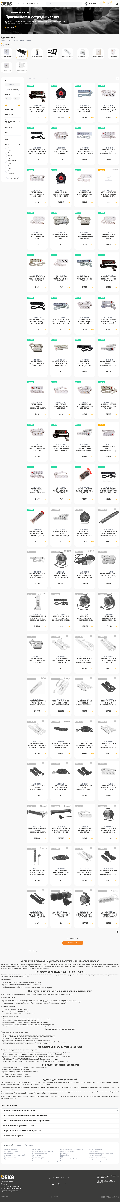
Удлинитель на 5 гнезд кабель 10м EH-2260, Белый (60, 236)
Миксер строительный (95, 1155)
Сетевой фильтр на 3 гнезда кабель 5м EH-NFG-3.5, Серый (108, 406)
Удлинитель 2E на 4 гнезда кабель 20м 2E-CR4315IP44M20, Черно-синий (84, 915)
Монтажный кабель (66, 1155)
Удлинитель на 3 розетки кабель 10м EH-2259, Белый (84, 406)
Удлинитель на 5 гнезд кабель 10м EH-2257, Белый (108, 576)
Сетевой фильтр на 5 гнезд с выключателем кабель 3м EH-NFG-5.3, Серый (61, 321)
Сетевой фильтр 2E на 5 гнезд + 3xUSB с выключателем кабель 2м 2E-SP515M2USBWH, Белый (84, 661)
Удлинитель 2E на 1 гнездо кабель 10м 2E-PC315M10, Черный (84, 745)
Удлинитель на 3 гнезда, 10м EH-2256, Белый (84, 194)
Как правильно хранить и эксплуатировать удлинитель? (22, 1131)
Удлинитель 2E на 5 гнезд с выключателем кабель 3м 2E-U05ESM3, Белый (37, 745)
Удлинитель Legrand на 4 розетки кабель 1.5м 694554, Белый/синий (108, 915)
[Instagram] (59, 1184)
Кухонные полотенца (95, 1161)
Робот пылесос (93, 1151)
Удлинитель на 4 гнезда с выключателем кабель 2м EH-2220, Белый (37, 491)
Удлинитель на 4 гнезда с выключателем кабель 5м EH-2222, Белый (37, 406)
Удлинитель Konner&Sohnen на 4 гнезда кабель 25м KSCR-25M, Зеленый (84, 618)
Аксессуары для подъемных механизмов (101, 1153)
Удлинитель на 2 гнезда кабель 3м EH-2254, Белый (37, 364)
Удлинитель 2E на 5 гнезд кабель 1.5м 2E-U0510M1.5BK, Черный (37, 915)
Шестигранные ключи (10, 1157)
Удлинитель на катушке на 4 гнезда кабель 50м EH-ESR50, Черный (61, 194)
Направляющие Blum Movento (69, 1159)
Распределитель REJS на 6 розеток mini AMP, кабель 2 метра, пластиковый (108, 194)
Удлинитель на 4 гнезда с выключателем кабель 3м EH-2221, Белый (108, 152)
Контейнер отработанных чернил (42, 1159)
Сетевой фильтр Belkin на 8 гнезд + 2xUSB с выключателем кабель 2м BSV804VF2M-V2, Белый (37, 618)
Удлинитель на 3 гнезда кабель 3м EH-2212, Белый (85, 321)
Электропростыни (65, 1161)
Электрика (15, 40)
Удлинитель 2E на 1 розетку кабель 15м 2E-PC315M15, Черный (61, 788)
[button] (80, 3)
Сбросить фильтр (13, 89)
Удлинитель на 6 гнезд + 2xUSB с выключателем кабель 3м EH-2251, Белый (108, 364)
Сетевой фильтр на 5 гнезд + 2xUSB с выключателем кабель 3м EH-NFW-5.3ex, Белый (37, 576)
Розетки (22, 40)
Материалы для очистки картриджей (14, 1155)
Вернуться (8, 44)
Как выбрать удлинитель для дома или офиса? (19, 1110)
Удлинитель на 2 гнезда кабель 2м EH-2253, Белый (37, 660)
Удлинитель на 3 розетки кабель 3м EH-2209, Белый (61, 279)
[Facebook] (65, 1184)
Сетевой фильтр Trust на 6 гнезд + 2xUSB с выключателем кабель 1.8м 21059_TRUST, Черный (108, 533)
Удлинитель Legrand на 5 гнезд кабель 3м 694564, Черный (61, 745)
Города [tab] (19, 1145)
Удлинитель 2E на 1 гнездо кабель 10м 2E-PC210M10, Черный (61, 872)
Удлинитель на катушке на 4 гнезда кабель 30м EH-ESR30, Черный (61, 109)
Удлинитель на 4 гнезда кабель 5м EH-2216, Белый (61, 491)
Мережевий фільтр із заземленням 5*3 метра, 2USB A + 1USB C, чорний (108, 491)
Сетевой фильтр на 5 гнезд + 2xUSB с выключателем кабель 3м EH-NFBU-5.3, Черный (61, 618)
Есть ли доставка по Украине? (13, 1136)
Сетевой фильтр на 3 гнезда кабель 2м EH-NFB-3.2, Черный (61, 448)
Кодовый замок (8, 1153)
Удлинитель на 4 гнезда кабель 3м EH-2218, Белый (37, 194)
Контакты (4, 1184)
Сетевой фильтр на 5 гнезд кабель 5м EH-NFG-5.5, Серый (84, 109)
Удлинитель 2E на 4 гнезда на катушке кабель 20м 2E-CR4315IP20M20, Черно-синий (108, 830)
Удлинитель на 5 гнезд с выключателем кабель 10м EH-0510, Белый (60, 364)
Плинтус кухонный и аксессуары (98, 1159)
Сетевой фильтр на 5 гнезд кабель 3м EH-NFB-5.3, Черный (37, 321)
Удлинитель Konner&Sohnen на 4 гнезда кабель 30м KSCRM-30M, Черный (60, 576)
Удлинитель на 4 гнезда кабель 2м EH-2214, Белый (85, 830)
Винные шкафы (36, 1155)
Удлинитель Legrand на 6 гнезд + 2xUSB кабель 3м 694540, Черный (61, 830)
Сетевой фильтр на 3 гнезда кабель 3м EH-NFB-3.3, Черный (37, 109)
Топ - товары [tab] (29, 1145)
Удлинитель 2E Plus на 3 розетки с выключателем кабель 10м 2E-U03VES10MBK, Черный (108, 873)
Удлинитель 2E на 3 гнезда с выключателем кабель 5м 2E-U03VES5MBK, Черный (84, 788)
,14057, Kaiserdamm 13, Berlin (106, 1181)
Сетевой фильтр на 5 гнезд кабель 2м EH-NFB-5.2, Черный (84, 364)
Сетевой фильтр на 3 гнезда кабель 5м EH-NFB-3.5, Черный (108, 279)
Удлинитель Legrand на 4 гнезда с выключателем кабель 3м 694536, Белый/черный (37, 830)
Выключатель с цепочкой (11, 1151)
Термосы (6, 1161)
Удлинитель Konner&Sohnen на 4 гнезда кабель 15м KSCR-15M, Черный (108, 618)
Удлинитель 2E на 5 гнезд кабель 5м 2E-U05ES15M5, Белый (84, 872)
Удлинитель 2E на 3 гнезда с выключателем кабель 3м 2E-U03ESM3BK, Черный (108, 703)
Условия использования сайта (11, 1186)
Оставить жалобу (59, 1177)
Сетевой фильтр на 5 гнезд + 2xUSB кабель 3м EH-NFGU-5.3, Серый (85, 152)
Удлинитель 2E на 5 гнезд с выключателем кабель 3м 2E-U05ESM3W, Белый (61, 661)
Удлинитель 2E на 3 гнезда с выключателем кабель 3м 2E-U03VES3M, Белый (84, 703)
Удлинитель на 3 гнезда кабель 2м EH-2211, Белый (61, 152)
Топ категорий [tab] (8, 1145)
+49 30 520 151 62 (102, 1183)
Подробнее (10, 27)
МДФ (61, 1157)
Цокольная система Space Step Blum (42, 1151)
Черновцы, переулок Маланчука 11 (108, 1176)
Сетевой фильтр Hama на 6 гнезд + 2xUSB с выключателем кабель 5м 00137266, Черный (37, 873)
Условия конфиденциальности (11, 1188)
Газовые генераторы (38, 1157)
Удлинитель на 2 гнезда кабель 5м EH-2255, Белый (85, 236)
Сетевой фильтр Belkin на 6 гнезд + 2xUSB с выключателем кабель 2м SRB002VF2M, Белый (61, 703)
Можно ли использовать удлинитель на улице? (18, 1126)
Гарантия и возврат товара (10, 1191)
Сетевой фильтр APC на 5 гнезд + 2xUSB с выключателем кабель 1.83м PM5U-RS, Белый (37, 703)
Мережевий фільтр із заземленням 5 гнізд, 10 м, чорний (84, 491)
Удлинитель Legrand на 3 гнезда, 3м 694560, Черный (61, 915)
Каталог (9, 40)
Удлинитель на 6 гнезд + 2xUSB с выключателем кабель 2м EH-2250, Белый (60, 533)
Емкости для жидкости (95, 1149)
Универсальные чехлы (67, 1151)
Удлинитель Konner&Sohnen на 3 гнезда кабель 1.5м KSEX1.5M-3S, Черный (84, 576)
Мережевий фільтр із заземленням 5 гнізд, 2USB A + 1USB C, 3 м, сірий (37, 533)
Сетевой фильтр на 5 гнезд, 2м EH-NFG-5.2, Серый (85, 279)
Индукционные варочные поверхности (71, 1149)
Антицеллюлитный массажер (97, 1157)
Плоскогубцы (36, 1149)
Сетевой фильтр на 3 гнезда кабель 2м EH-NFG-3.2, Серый (37, 279)
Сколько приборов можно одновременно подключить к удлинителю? (26, 1121)
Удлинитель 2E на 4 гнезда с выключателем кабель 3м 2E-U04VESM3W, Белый (108, 745)
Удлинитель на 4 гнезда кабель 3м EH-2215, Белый (61, 406)
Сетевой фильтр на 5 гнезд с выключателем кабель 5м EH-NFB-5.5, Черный (37, 152)
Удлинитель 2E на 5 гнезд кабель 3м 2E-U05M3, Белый (108, 660)
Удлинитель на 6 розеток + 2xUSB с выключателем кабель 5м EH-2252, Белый (84, 449)
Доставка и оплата (7, 1182)
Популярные (31, 78)
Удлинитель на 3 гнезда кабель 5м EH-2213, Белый (37, 448)
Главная (3, 40)
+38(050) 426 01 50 (102, 1178)
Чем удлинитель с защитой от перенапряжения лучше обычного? (25, 1115)
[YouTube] (53, 1184)
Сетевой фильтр (32, 951)
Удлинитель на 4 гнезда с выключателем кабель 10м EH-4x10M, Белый (108, 449)
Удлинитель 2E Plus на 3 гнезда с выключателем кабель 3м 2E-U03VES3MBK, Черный (37, 788)
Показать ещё (72, 942)
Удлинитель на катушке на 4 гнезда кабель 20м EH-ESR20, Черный (85, 533)
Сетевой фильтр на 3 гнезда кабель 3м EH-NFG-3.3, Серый (108, 321)
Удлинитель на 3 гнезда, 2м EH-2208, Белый (37, 236)
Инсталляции (64, 1153)
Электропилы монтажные (39, 1153)
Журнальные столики (10, 1159)
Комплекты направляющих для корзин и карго (45, 1161)
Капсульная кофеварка (10, 1149)
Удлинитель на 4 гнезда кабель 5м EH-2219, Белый (108, 109)
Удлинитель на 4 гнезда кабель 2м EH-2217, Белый (108, 788)
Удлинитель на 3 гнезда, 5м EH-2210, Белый (108, 236)
